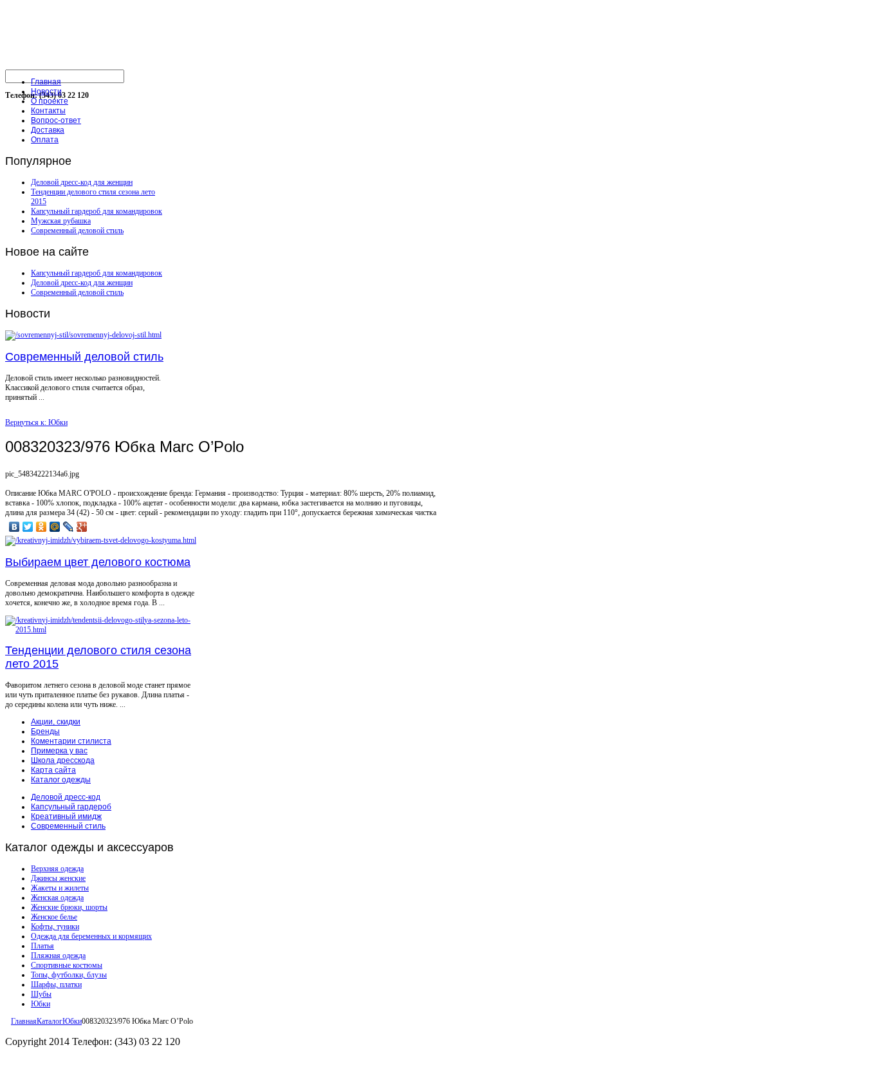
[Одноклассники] (41, 526)
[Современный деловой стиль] (83, 334)
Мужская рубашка (61, 220)
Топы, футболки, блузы (69, 974)
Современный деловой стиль (77, 230)
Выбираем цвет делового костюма (97, 562)
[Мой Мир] (55, 526)
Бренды (45, 731)
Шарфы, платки (56, 984)
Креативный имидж (66, 816)
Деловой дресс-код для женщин (82, 182)
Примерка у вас (59, 750)
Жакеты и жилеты (60, 887)
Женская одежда (57, 897)
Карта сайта (53, 770)
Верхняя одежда (57, 868)
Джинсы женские (58, 878)
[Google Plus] (82, 526)
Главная (24, 1021)
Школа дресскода (63, 760)
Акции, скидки (55, 721)
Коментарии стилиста (71, 741)
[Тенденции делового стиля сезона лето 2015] (101, 629)
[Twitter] (28, 526)
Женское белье (54, 916)
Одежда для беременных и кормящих (91, 936)
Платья (42, 945)
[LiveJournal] (68, 526)
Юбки (40, 1003)
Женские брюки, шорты (69, 907)
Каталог (49, 1021)
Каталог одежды (61, 779)
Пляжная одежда (58, 955)
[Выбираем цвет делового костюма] (100, 540)
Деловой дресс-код (65, 797)
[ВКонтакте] (14, 526)
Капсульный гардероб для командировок (96, 211)
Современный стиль (68, 826)
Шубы (41, 994)
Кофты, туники (55, 926)
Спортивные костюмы (66, 965)
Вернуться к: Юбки (36, 422)
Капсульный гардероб (71, 806)
